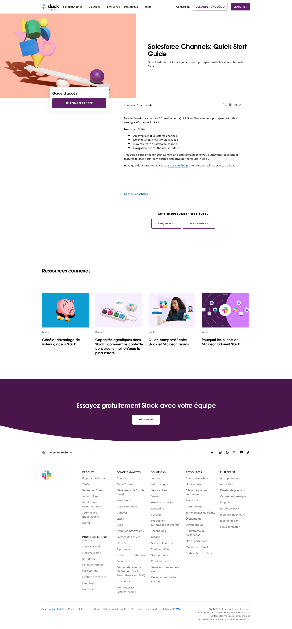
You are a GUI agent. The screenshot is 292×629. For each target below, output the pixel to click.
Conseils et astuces (136, 194)
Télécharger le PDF (79, 103)
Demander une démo (210, 6)
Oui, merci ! (166, 223)
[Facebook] (230, 104)
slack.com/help (178, 165)
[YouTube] (241, 453)
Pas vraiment (198, 223)
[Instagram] (220, 453)
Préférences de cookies (115, 609)
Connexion (183, 6)
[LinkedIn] (235, 105)
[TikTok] (248, 453)
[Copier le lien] (240, 104)
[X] (234, 453)
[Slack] (50, 7)
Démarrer (240, 6)
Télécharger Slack (52, 609)
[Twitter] (224, 105)
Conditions (94, 609)
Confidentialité (76, 609)
